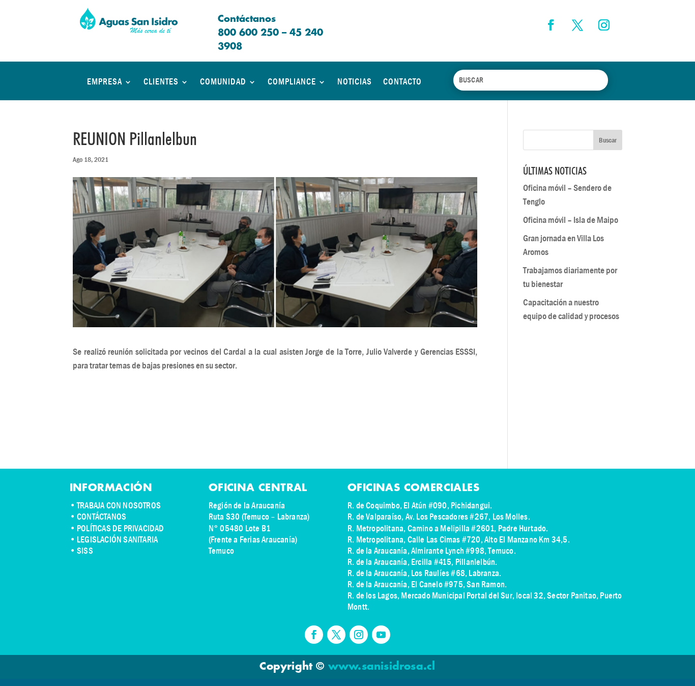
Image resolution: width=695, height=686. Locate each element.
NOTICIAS (354, 82)
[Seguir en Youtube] (381, 634)
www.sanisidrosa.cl (382, 666)
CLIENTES (161, 82)
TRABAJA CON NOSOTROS (119, 505)
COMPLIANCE (292, 82)
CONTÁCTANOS (101, 516)
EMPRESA (104, 82)
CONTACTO (402, 82)
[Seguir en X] (577, 25)
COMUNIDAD (223, 82)
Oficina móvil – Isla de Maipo (570, 220)
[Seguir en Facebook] (551, 25)
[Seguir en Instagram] (604, 25)
